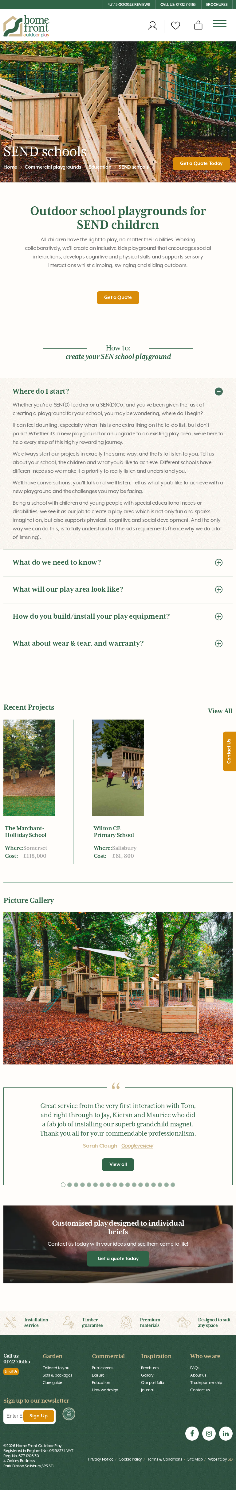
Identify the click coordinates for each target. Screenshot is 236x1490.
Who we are (205, 1356)
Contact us (200, 1390)
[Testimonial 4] (89, 1184)
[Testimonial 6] (102, 1184)
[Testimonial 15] (160, 1184)
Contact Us (229, 751)
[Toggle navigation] (219, 24)
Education (101, 1382)
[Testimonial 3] (82, 1184)
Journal (147, 1390)
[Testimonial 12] (140, 1184)
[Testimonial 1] (69, 1184)
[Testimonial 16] (166, 1184)
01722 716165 (16, 1362)
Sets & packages (57, 1375)
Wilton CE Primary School (114, 832)
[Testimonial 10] (127, 1184)
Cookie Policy (130, 1459)
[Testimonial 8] (114, 1184)
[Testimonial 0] (63, 1184)
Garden (52, 1356)
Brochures (217, 4)
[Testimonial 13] (147, 1184)
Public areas (102, 1368)
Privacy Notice (100, 1459)
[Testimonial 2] (76, 1184)
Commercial (108, 1356)
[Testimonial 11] (134, 1184)
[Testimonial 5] (95, 1184)
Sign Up (39, 1416)
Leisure (98, 1375)
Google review (137, 1146)
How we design (105, 1390)
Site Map (195, 1459)
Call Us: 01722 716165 (178, 4)
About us (198, 1375)
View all (118, 1164)
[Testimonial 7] (108, 1184)
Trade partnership (206, 1382)
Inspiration (156, 1356)
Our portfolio (152, 1382)
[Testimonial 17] (173, 1184)
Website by (220, 1459)
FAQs (194, 1368)
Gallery (147, 1375)
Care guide (52, 1382)
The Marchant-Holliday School (25, 832)
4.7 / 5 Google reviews (129, 4)
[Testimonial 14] (153, 1184)
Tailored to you (56, 1368)
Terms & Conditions (164, 1459)
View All (220, 711)
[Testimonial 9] (121, 1184)
